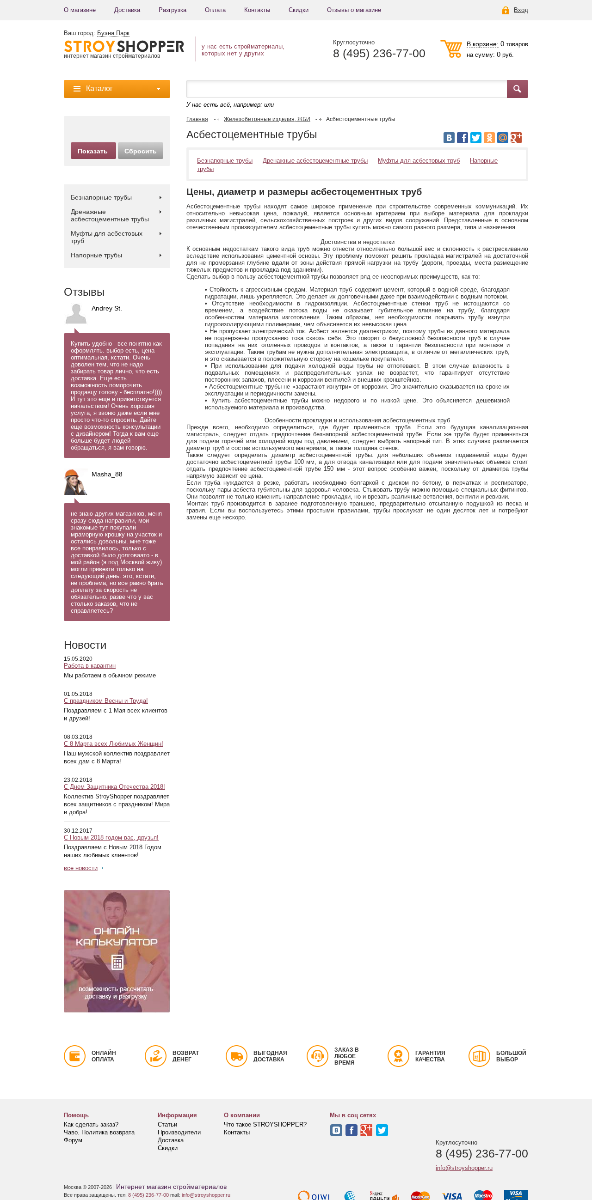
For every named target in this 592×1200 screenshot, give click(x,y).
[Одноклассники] (489, 137)
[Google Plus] (516, 137)
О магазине (80, 9)
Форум (73, 1140)
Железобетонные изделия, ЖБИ (267, 119)
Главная (197, 119)
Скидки (298, 9)
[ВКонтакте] (449, 137)
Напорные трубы (96, 255)
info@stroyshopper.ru (464, 1167)
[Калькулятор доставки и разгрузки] (117, 951)
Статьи (167, 1124)
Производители (179, 1132)
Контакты (257, 9)
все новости (81, 868)
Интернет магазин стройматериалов (171, 1186)
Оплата (215, 9)
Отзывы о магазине (354, 9)
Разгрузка (172, 9)
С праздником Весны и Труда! (106, 700)
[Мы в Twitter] (382, 1130)
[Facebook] (462, 137)
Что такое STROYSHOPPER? (265, 1124)
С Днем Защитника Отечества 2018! (114, 786)
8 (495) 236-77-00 (379, 53)
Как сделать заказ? (91, 1124)
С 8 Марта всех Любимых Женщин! (113, 743)
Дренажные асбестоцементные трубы (110, 215)
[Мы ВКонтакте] (336, 1130)
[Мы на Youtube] (366, 1130)
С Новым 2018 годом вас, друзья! (111, 837)
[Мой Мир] (502, 137)
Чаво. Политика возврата (99, 1132)
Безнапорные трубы (101, 197)
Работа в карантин (90, 665)
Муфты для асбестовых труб (106, 237)
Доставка (127, 9)
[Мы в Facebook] (351, 1130)
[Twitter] (475, 137)
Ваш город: (97, 33)
